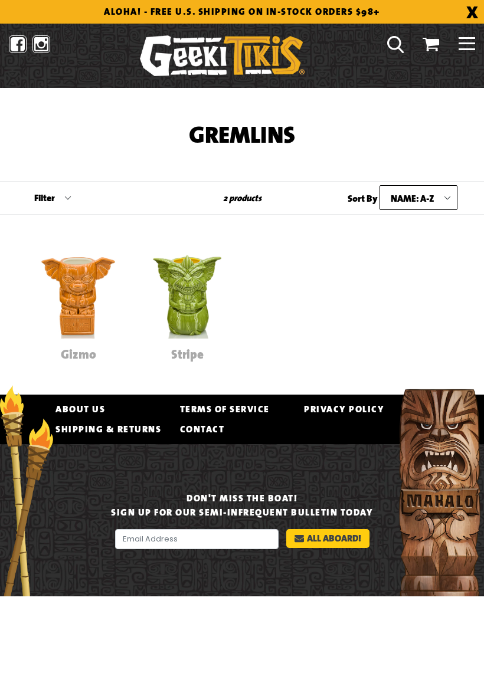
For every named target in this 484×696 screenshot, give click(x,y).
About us (80, 409)
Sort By (363, 199)
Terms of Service (225, 409)
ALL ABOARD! (334, 538)
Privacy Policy (344, 409)
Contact (202, 429)
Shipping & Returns (108, 429)
